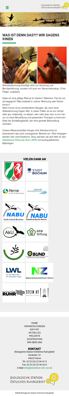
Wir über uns (34, 342)
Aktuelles (35, 332)
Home (34, 323)
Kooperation (34, 339)
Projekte (34, 336)
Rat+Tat (34, 329)
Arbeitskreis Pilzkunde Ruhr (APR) (19, 139)
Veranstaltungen (34, 326)
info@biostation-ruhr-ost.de (38, 368)
